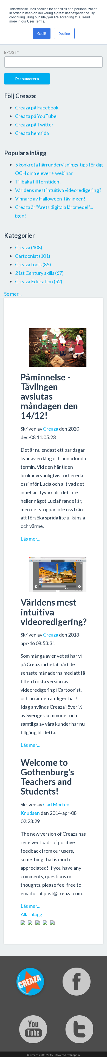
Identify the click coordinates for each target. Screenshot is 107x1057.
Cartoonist (32, 256)
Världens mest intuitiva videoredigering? (54, 612)
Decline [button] (64, 33)
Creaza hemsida (32, 133)
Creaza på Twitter (34, 124)
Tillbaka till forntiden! (38, 182)
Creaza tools (33, 264)
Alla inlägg (31, 914)
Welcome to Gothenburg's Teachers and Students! (47, 777)
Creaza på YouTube (36, 116)
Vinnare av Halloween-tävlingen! (50, 199)
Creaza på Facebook (36, 107)
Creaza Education (38, 281)
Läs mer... (30, 539)
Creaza (50, 429)
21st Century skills (39, 273)
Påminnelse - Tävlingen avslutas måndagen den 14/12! (49, 396)
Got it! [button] (41, 33)
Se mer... (13, 294)
